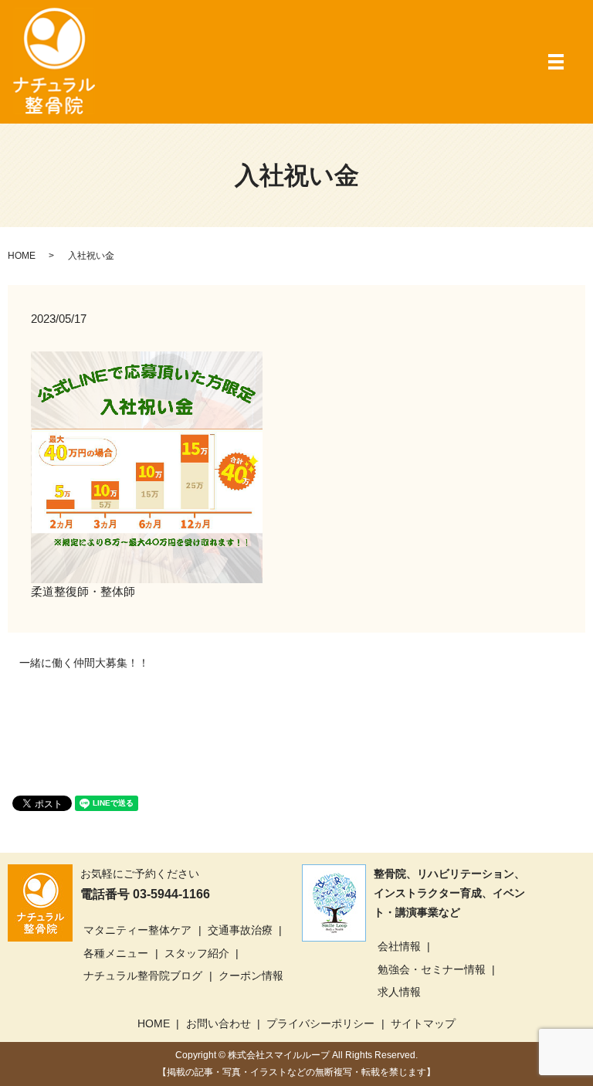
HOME (22, 255)
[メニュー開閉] (556, 62)
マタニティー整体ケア (137, 930)
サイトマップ (423, 1023)
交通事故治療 (240, 930)
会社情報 (399, 946)
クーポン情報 (251, 975)
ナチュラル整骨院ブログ (142, 975)
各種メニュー (115, 953)
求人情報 (399, 992)
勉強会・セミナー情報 (432, 969)
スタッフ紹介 (196, 953)
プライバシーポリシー (320, 1023)
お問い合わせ (218, 1023)
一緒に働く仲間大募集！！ (84, 663)
